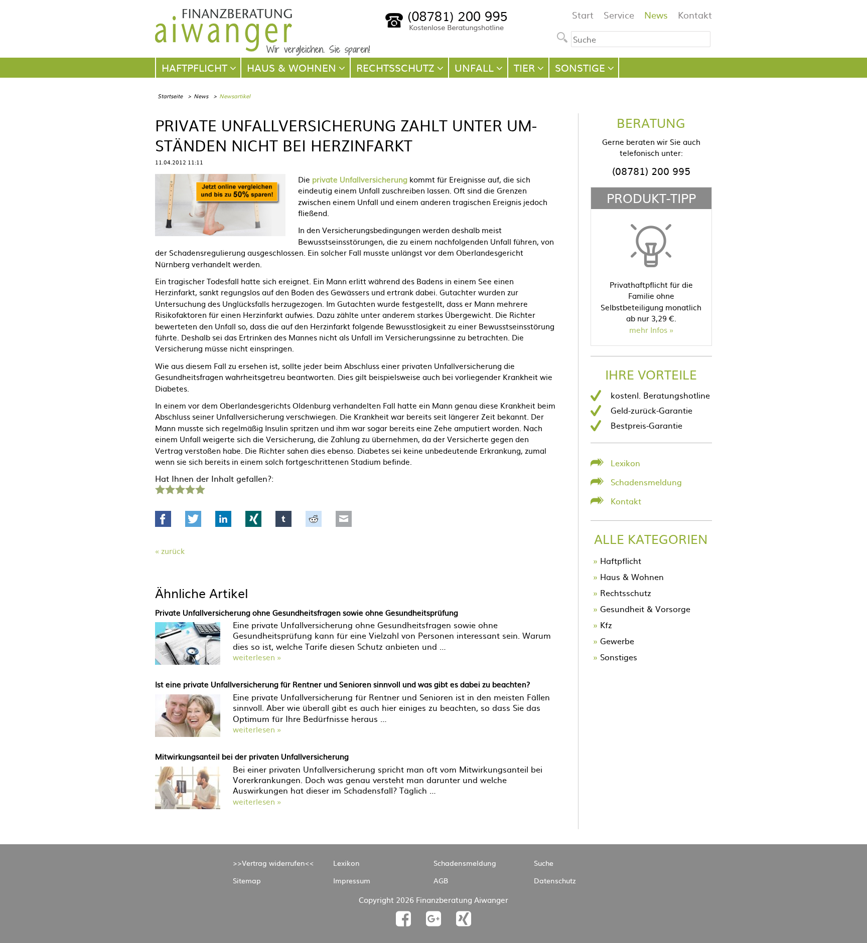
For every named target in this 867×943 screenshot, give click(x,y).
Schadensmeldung (646, 482)
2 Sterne (169, 488)
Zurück (173, 550)
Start (583, 15)
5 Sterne (199, 488)
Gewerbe (617, 641)
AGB (441, 880)
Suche (543, 863)
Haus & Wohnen (632, 577)
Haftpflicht (620, 560)
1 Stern (159, 488)
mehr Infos (648, 329)
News (656, 15)
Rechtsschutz (625, 593)
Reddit (314, 519)
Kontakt (695, 15)
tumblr (283, 519)
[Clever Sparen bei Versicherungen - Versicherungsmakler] (262, 52)
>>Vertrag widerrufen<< (273, 863)
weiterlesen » (257, 657)
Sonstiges (618, 657)
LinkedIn (223, 519)
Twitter (193, 519)
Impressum (351, 880)
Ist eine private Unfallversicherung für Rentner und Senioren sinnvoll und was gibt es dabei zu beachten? (342, 684)
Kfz (606, 625)
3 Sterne (179, 488)
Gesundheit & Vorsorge (645, 609)
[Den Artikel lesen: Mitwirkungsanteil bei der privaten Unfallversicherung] (187, 806)
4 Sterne (189, 488)
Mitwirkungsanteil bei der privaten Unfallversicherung (252, 756)
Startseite (170, 96)
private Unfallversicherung (359, 179)
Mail (344, 519)
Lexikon (625, 463)
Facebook (163, 519)
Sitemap (247, 880)
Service (619, 15)
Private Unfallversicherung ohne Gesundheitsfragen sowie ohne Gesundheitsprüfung (306, 612)
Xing (253, 519)
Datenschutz (555, 880)
